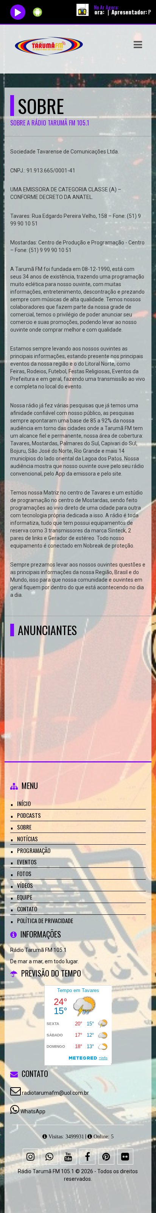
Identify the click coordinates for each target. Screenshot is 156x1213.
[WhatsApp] (50, 1156)
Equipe (24, 897)
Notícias (27, 838)
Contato (27, 909)
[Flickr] (125, 1156)
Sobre (24, 827)
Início (24, 803)
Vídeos (25, 885)
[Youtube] (68, 1156)
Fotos (24, 873)
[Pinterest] (106, 1156)
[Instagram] (31, 1156)
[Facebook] (87, 1156)
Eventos (27, 862)
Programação (33, 850)
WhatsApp (32, 1111)
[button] (138, 44)
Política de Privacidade (45, 920)
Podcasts (29, 815)
